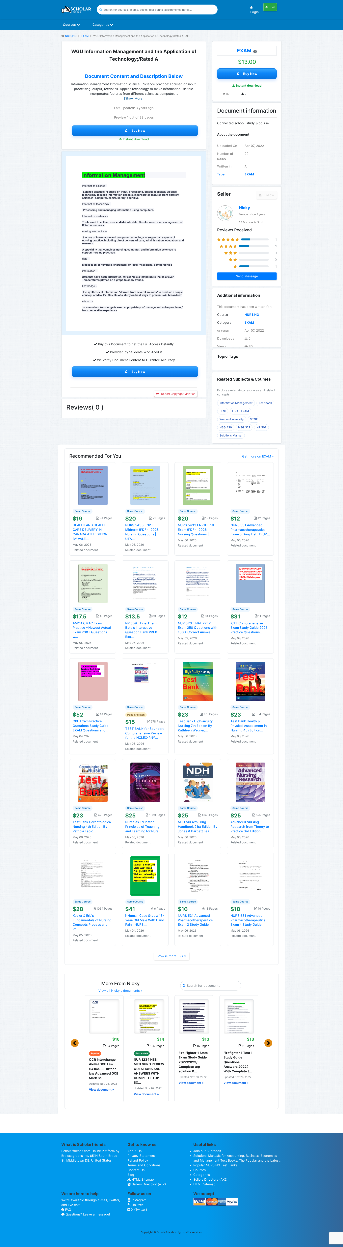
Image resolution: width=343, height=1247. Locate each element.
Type (220, 174)
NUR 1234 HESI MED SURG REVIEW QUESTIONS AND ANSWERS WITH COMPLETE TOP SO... (149, 1071)
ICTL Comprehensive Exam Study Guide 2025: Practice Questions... (249, 627)
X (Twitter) (138, 1210)
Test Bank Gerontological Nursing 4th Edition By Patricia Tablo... (92, 826)
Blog (130, 1175)
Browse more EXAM (171, 956)
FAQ (67, 1210)
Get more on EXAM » (258, 456)
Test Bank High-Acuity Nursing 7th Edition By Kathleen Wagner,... (195, 725)
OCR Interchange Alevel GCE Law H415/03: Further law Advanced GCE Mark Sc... (103, 1069)
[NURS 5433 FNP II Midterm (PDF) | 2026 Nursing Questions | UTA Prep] (145, 485)
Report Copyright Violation (177, 393)
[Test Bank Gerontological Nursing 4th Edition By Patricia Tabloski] (93, 782)
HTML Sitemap (142, 1179)
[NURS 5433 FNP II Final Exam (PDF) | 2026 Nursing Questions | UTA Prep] (198, 485)
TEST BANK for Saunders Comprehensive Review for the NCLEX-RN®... (144, 733)
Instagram (138, 1200)
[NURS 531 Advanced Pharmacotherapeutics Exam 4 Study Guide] (250, 876)
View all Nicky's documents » (120, 990)
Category (224, 322)
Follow (268, 195)
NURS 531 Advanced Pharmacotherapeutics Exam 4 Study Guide (247, 920)
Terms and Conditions (143, 1165)
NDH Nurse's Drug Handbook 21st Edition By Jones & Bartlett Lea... (197, 826)
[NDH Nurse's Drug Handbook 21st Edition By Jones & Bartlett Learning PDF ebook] (198, 782)
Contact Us (136, 1170)
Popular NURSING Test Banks (215, 1165)
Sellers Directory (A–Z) (148, 1184)
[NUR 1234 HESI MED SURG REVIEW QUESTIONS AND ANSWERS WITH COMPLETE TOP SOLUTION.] (149, 1016)
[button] (74, 1043)
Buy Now (138, 131)
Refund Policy (137, 1160)
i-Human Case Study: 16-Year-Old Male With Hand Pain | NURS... (144, 920)
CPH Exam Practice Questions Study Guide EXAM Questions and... (91, 725)
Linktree (137, 1205)
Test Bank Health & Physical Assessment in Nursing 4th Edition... (248, 725)
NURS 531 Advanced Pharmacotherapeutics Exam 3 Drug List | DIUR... (250, 529)
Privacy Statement (141, 1156)
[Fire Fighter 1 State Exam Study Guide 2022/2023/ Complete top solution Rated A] (194, 1016)
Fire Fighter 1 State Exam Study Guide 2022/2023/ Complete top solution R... (193, 1062)
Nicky (244, 207)
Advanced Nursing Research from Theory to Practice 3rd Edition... (249, 826)
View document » (101, 1089)
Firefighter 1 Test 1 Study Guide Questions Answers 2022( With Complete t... (238, 1062)
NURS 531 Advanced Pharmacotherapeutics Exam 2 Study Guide (195, 920)
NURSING (71, 35)
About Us (134, 1151)
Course (222, 315)
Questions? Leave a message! (87, 1214)
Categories (101, 25)
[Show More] (134, 98)
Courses (70, 25)
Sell (272, 7)
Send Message (247, 276)
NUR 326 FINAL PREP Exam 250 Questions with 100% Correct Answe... (197, 627)
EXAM (85, 35)
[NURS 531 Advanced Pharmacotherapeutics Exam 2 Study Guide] (198, 876)
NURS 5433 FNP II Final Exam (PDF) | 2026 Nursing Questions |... (196, 529)
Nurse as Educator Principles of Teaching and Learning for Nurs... (143, 826)
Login (254, 12)
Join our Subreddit (207, 1151)
